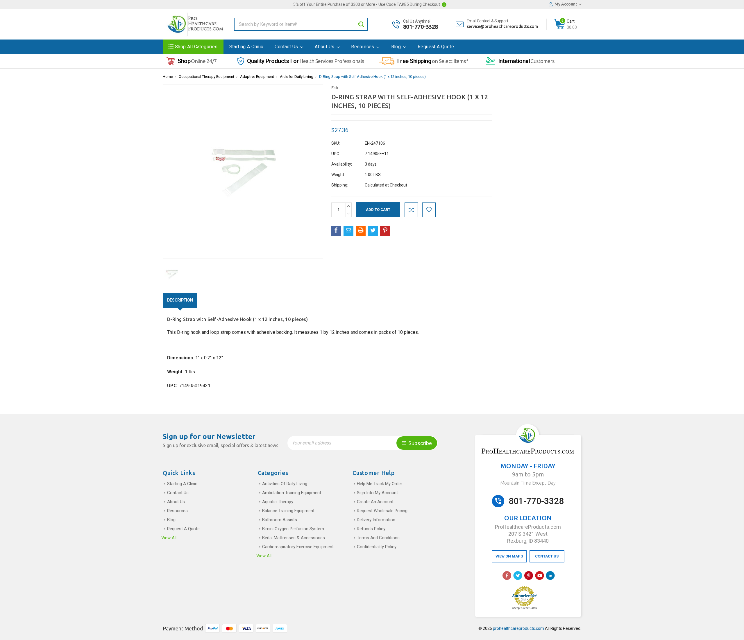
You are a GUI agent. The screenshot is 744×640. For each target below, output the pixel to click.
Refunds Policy (371, 528)
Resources (363, 46)
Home (168, 76)
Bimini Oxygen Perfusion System (293, 528)
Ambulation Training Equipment (291, 492)
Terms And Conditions (378, 537)
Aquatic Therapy (277, 501)
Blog (396, 46)
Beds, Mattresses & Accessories (293, 537)
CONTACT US (547, 556)
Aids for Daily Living (296, 76)
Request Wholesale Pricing (382, 510)
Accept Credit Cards (524, 608)
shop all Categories (196, 46)
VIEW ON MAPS (509, 556)
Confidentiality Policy (376, 546)
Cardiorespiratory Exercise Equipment (298, 546)
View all (168, 537)
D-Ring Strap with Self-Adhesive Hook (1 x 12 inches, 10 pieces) (372, 76)
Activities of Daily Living (284, 483)
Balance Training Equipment (288, 510)
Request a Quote (436, 46)
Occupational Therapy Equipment (206, 76)
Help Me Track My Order (379, 483)
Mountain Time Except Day (528, 482)
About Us (325, 46)
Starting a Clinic (246, 46)
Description (180, 300)
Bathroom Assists (279, 519)
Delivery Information (376, 519)
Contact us (287, 46)
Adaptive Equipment (257, 76)
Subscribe (419, 443)
